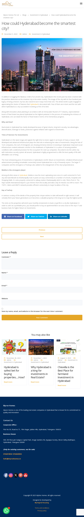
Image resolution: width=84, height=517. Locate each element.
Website (5, 298)
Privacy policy (42, 511)
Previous (42, 230)
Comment (6, 257)
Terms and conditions (42, 508)
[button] (6, 510)
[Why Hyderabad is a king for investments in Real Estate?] (41, 347)
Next (42, 236)
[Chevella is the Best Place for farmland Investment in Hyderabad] (68, 347)
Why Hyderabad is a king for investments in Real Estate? (41, 372)
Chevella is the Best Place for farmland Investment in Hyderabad (66, 374)
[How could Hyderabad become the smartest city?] (42, 66)
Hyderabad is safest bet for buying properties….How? (14, 372)
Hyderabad (34, 104)
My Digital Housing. (42, 503)
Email (4, 285)
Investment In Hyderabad (41, 34)
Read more (8, 382)
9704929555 (17, 454)
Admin (24, 34)
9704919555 (7, 454)
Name (5, 272)
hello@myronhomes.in (12, 459)
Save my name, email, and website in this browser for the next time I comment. (32, 311)
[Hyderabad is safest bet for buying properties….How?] (14, 347)
